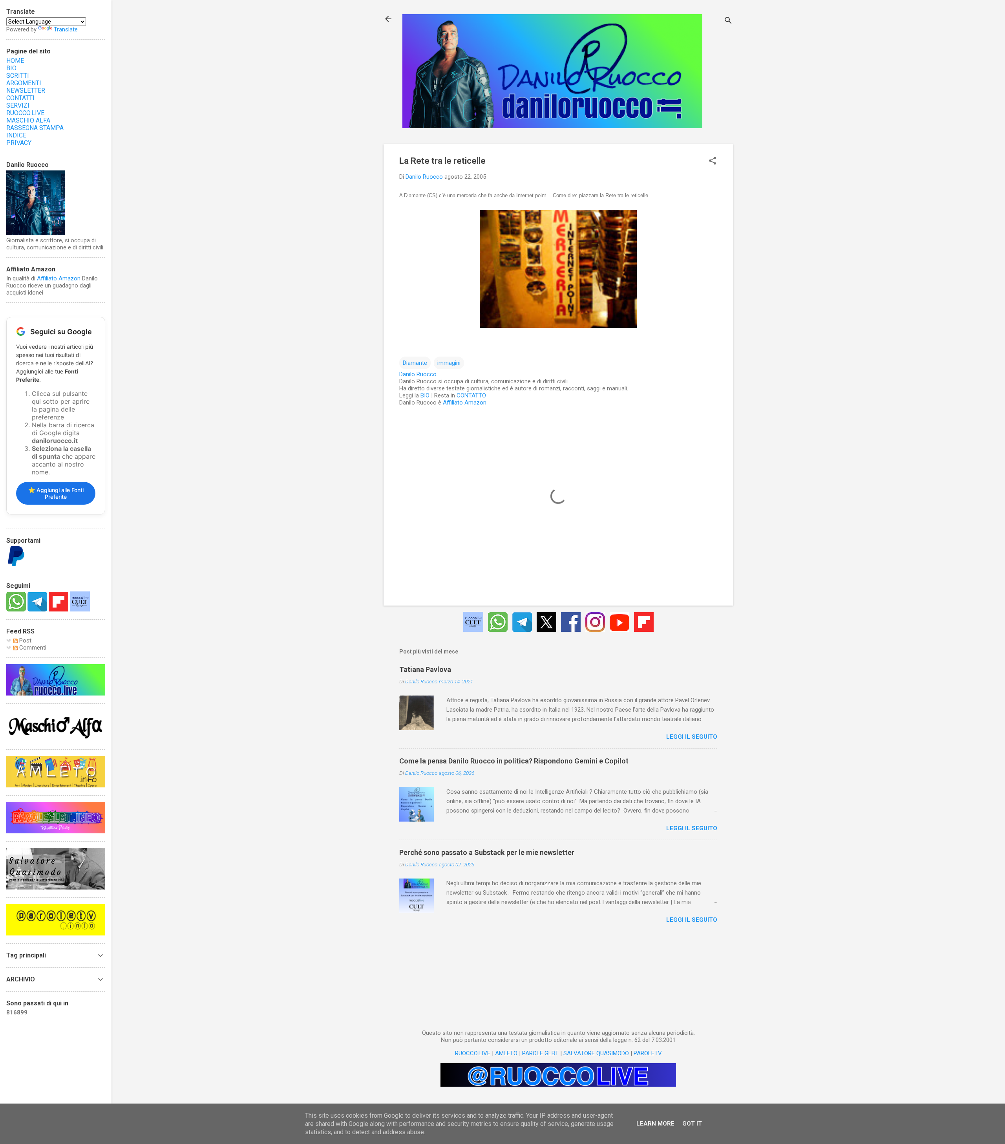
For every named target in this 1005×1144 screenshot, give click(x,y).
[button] (712, 161)
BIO (424, 395)
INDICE (16, 135)
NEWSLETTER (25, 90)
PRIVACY (18, 142)
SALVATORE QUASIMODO (596, 1053)
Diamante (415, 362)
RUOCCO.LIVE (472, 1053)
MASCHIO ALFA (28, 120)
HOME (15, 60)
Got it (692, 1123)
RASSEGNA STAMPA (35, 128)
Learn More (655, 1123)
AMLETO (506, 1053)
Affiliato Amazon (464, 402)
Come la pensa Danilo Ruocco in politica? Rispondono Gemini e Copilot (514, 761)
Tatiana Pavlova (425, 669)
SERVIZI (17, 105)
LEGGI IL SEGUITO (691, 736)
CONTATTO (471, 395)
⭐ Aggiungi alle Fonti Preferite (56, 493)
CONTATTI (20, 98)
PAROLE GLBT (540, 1053)
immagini (448, 362)
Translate (66, 29)
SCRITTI (17, 75)
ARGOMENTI (23, 83)
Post (24, 640)
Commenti (32, 647)
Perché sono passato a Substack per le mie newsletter (486, 852)
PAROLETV (648, 1053)
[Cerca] (728, 21)
